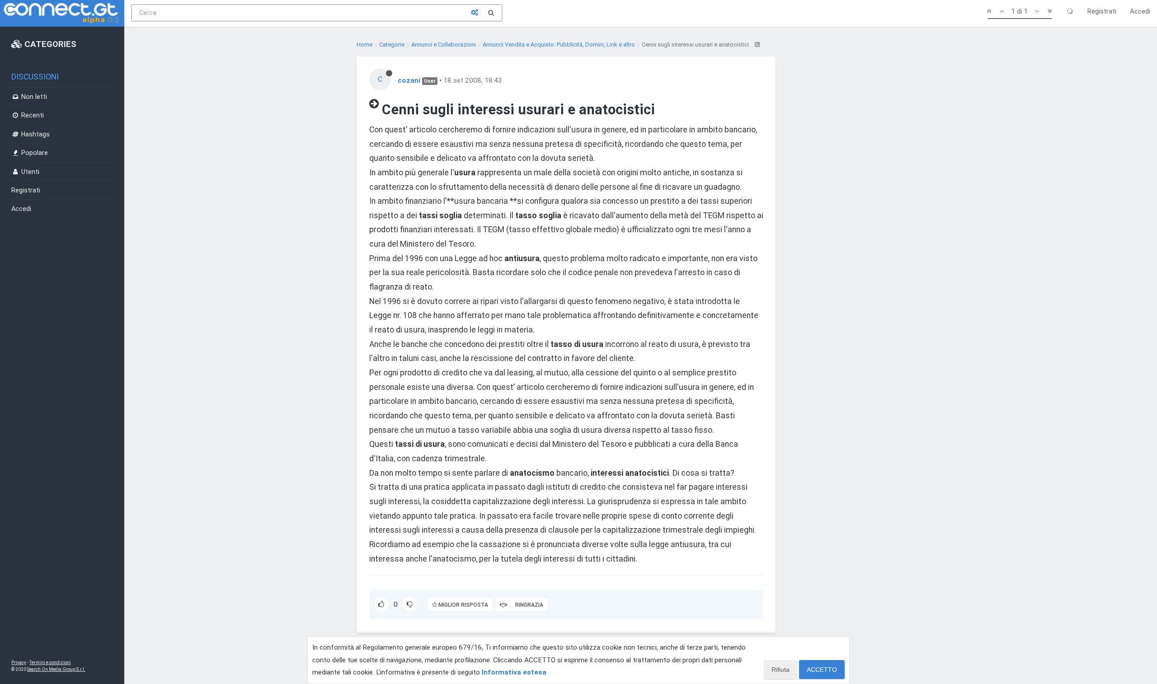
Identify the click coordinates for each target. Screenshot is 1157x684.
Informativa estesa (514, 672)
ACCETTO (822, 669)
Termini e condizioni (50, 662)
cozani (409, 80)
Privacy (18, 662)
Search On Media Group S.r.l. (56, 669)
